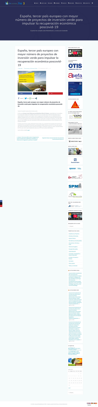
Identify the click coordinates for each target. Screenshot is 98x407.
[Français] (90, 403)
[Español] (96, 403)
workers (75, 354)
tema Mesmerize (63, 404)
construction (72, 350)
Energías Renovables (73, 249)
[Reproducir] (69, 55)
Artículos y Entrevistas (73, 236)
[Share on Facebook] (1, 201)
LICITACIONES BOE (74, 290)
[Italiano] (93, 403)
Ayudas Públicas (72, 238)
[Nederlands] (87, 403)
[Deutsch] (92, 403)
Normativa (71, 261)
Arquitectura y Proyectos (74, 233)
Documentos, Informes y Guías (30, 68)
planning (71, 353)
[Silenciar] (78, 55)
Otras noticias (72, 263)
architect (71, 348)
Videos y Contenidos (73, 265)
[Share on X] (1, 203)
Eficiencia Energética (73, 246)
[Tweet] (27, 98)
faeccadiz (20, 68)
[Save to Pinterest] (1, 206)
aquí (28, 130)
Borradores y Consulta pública (75, 240)
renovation (70, 354)
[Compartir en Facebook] (20, 98)
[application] (75, 53)
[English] (89, 403)
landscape (73, 351)
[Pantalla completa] (80, 55)
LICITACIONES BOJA (74, 270)
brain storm (77, 348)
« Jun (69, 388)
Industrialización (72, 251)
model (77, 351)
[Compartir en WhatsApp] (32, 98)
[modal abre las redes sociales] (36, 98)
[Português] (95, 403)
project (77, 353)
